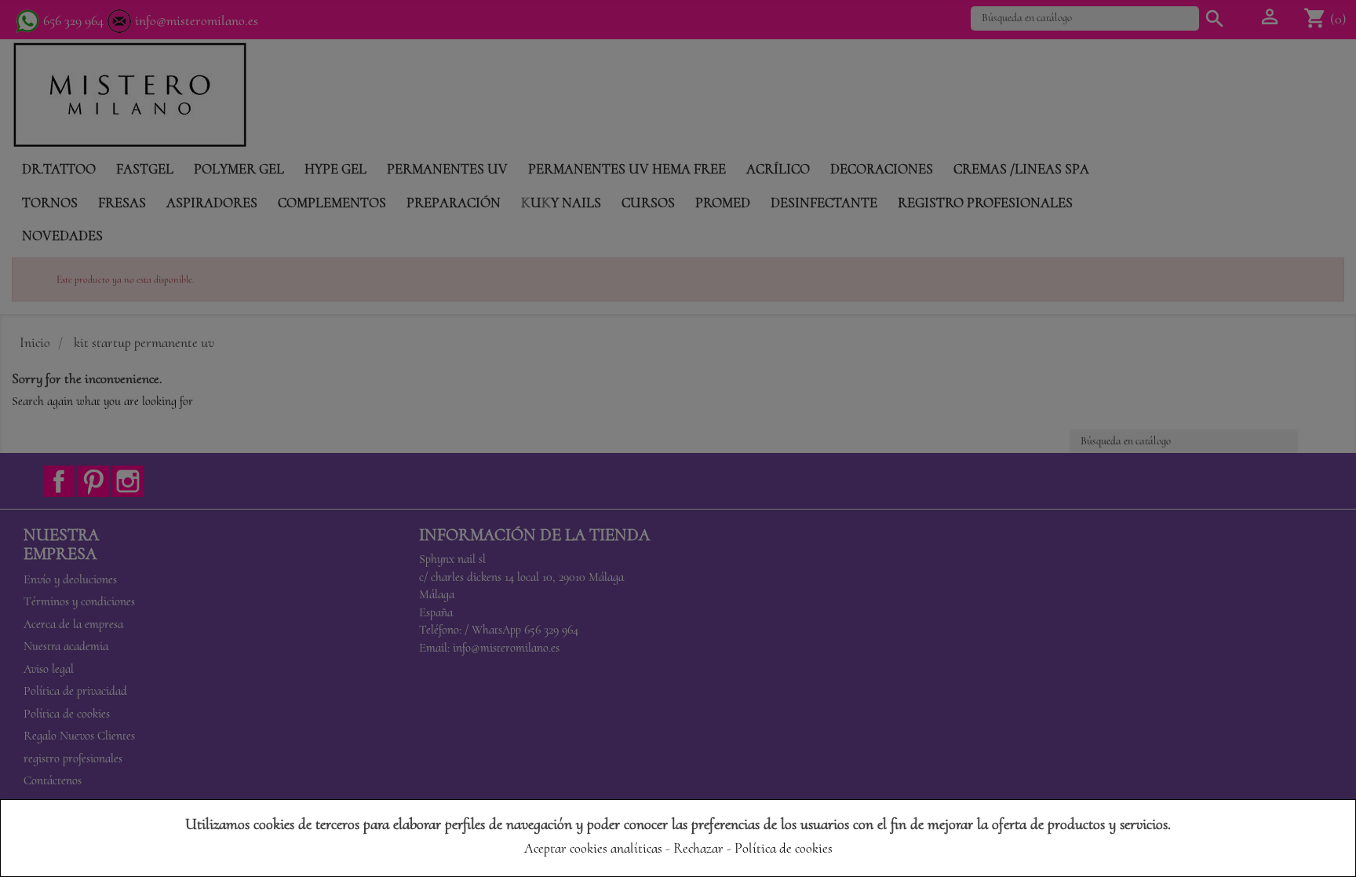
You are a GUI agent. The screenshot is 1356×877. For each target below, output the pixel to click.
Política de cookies (783, 848)
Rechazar (698, 848)
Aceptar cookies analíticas (593, 848)
